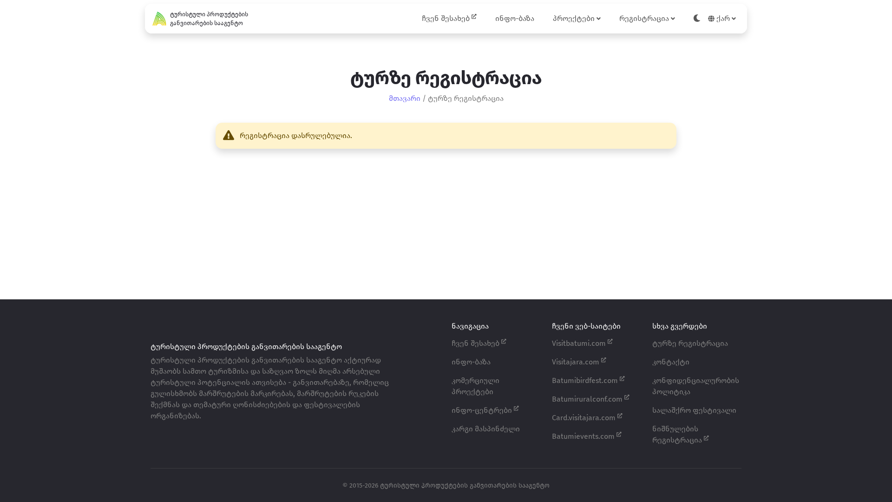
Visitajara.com (576, 361)
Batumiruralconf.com (588, 399)
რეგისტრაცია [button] (645, 18)
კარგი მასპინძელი (486, 428)
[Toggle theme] (696, 18)
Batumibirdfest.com (586, 380)
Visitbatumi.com (580, 343)
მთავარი (404, 98)
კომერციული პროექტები (475, 386)
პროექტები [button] (575, 18)
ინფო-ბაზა (514, 18)
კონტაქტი (670, 361)
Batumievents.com (584, 436)
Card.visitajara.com (584, 417)
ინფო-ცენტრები (483, 410)
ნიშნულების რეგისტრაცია (678, 434)
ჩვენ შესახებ (447, 18)
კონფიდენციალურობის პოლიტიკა (695, 386)
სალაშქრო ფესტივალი (694, 410)
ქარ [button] (723, 18)
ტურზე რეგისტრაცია (690, 343)
